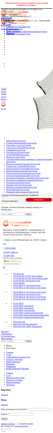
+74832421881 (9, 248)
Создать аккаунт (21, 426)
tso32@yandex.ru (10, 252)
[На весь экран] (7, 429)
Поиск (4, 89)
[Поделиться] (5, 429)
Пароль (5, 414)
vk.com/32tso (8, 255)
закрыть (4, 395)
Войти (4, 419)
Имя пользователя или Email (14, 409)
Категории (5, 25)
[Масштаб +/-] (10, 429)
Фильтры (38, 200)
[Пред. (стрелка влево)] (2, 431)
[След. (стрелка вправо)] (5, 431)
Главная (5, 195)
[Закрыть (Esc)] (2, 429)
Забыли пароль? (8, 424)
